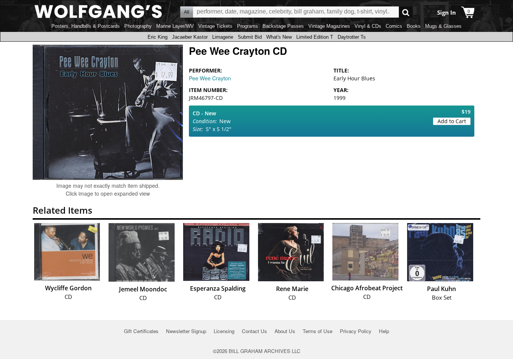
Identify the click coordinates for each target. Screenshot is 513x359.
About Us (285, 331)
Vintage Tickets (215, 26)
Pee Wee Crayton (210, 78)
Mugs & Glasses (443, 26)
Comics (394, 26)
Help (384, 331)
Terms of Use (317, 331)
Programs (247, 26)
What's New (279, 37)
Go (406, 12)
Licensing (224, 331)
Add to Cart (452, 121)
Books (414, 26)
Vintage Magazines (329, 26)
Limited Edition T (314, 37)
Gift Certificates (141, 331)
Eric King (157, 37)
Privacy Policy (355, 331)
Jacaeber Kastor (190, 37)
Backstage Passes (283, 26)
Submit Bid (250, 37)
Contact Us (254, 331)
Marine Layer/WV (175, 26)
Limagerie (222, 37)
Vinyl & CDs (368, 26)
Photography (138, 26)
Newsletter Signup (186, 331)
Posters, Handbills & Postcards (85, 26)
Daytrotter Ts (352, 37)
